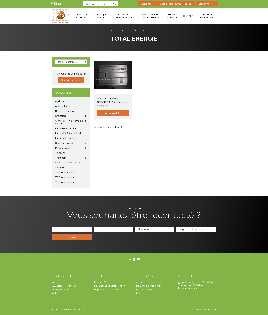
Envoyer (72, 237)
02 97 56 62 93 (189, 288)
